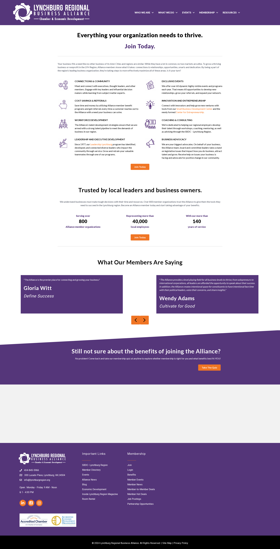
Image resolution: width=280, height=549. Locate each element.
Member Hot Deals (137, 494)
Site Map (167, 543)
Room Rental (88, 499)
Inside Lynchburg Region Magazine (100, 494)
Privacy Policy (181, 543)
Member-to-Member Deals (141, 489)
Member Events (135, 479)
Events (186, 12)
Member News (134, 484)
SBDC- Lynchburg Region (95, 465)
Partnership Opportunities (140, 504)
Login (130, 470)
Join (129, 465)
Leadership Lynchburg (101, 144)
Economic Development (94, 489)
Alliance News (89, 479)
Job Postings (134, 499)
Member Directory (91, 470)
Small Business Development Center (194, 108)
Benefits (131, 474)
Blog (84, 484)
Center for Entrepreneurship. (190, 112)
